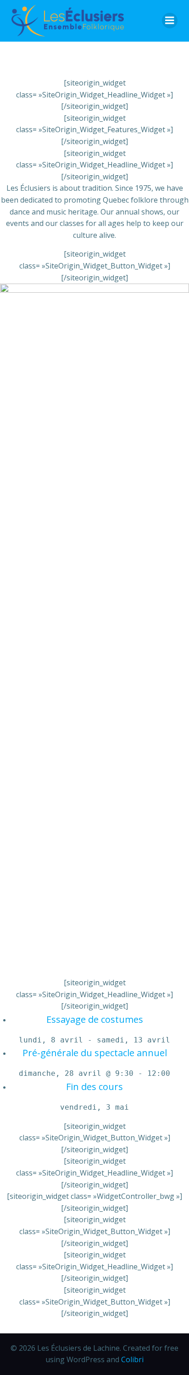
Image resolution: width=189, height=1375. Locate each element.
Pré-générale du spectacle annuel (94, 1053)
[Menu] (170, 20)
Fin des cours (94, 1086)
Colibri (132, 1359)
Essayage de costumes (94, 1019)
